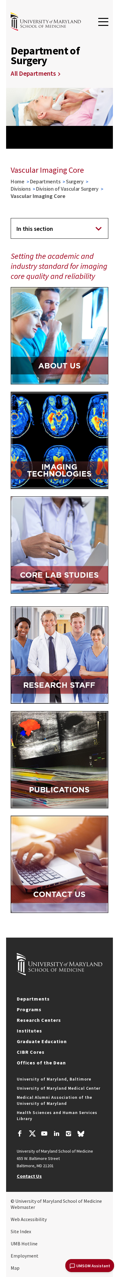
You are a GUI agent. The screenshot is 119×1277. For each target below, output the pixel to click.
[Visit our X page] (32, 1134)
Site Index (21, 1231)
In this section (34, 228)
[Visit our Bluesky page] (81, 1135)
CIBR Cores (31, 1052)
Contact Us (29, 1176)
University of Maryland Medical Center (58, 1088)
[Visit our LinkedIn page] (56, 1134)
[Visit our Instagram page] (68, 1134)
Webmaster (23, 1207)
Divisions (21, 188)
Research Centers (39, 1020)
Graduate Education (42, 1041)
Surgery (75, 181)
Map (15, 1268)
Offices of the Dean (41, 1063)
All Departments (33, 73)
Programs (29, 1009)
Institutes (29, 1031)
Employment (24, 1256)
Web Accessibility (29, 1219)
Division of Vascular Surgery (67, 188)
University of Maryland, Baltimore (54, 1079)
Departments (45, 181)
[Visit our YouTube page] (44, 1134)
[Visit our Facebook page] (20, 1134)
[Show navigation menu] (103, 22)
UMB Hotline (24, 1244)
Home (17, 181)
